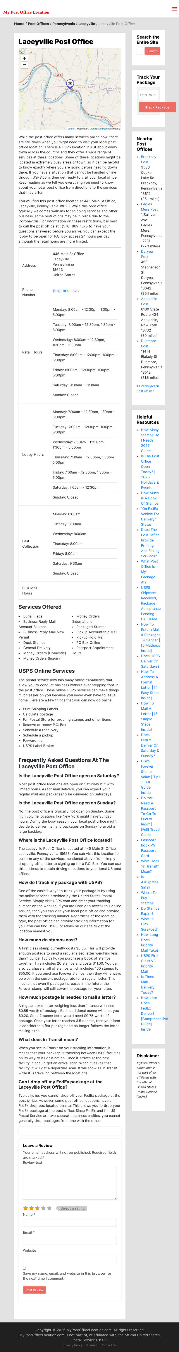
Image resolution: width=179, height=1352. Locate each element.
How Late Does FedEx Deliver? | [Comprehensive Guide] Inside (154, 1013)
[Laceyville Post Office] (70, 84)
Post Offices (38, 23)
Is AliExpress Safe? (149, 882)
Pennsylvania (63, 23)
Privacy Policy (73, 1345)
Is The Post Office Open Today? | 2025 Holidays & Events (150, 472)
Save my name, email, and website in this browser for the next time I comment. (67, 1276)
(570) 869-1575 (66, 291)
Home (19, 23)
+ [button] (24, 58)
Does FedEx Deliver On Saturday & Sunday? (150, 745)
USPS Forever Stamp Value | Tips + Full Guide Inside (150, 777)
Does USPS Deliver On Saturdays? (150, 661)
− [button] (24, 64)
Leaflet (71, 128)
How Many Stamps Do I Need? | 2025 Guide (150, 440)
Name (29, 1214)
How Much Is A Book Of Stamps (150, 498)
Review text (32, 1162)
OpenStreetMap (98, 128)
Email (29, 1232)
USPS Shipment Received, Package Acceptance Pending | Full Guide (151, 603)
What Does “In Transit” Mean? (150, 866)
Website (29, 1250)
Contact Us (109, 1345)
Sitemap (92, 1345)
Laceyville (86, 23)
